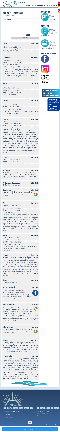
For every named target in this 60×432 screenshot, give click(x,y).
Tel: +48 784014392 (48, 93)
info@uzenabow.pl (8, 417)
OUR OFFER (47, 5)
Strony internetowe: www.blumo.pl (52, 424)
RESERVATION (54, 5)
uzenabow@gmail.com (53, 95)
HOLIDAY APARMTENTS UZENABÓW (35, 5)
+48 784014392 (9, 414)
